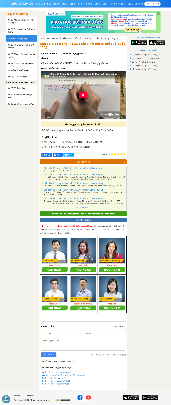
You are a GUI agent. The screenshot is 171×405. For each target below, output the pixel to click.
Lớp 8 (73, 3)
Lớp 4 (106, 3)
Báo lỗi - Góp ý (83, 219)
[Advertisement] (148, 110)
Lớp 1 (130, 3)
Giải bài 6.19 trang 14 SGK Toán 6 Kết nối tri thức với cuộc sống (73, 168)
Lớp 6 (89, 3)
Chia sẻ (59, 155)
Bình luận (47, 155)
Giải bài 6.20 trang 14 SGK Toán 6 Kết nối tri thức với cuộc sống (73, 174)
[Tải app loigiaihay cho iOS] (156, 42)
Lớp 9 (64, 3)
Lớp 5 (97, 3)
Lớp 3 (114, 3)
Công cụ (139, 3)
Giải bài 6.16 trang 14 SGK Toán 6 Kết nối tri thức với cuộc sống (73, 189)
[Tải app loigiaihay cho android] (138, 42)
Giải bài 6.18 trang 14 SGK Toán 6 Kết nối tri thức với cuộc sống (82, 45)
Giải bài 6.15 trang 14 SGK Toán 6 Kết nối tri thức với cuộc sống (73, 198)
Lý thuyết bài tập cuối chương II (55, 383)
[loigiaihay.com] (21, 5)
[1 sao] (112, 154)
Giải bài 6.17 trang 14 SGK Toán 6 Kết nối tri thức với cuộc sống (73, 183)
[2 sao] (115, 154)
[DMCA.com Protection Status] (62, 400)
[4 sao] (121, 154)
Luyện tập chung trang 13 (106, 38)
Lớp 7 (81, 3)
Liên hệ (17, 395)
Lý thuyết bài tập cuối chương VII (56, 372)
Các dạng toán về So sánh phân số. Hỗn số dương (63, 375)
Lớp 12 (39, 3)
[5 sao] (124, 154)
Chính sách (30, 395)
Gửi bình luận (49, 355)
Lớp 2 (122, 3)
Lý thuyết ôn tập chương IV (53, 378)
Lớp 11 (47, 3)
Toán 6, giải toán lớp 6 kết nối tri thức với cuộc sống (67, 38)
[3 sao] (118, 154)
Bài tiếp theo (83, 161)
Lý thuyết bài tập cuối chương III (56, 381)
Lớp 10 (56, 3)
